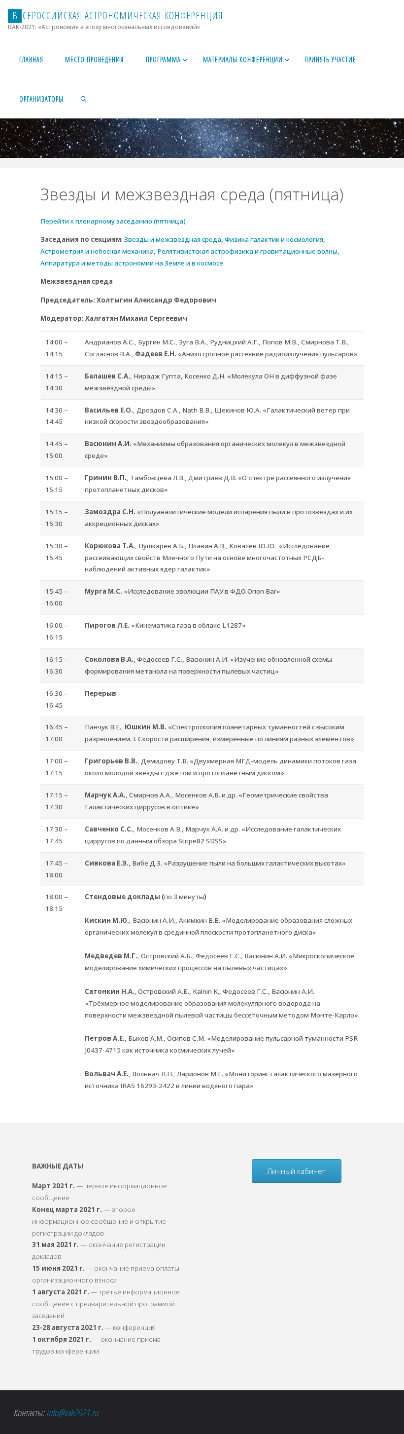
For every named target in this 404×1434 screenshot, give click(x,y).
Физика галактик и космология (274, 239)
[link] (84, 98)
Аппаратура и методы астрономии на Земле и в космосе (131, 263)
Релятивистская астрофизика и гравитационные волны (247, 251)
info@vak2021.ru (72, 1412)
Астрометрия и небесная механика (97, 251)
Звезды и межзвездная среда (172, 239)
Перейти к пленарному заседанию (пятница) (113, 221)
